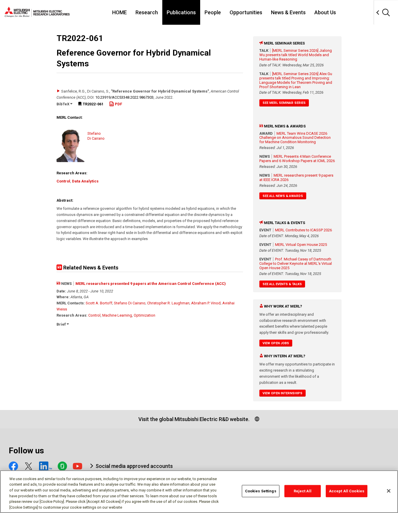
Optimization (144, 315)
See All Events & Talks (282, 284)
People (213, 12)
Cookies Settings (260, 491)
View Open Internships (282, 393)
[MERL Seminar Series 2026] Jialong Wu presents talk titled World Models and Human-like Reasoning (295, 54)
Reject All (302, 491)
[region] (199, 491)
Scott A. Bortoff (99, 303)
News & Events (288, 12)
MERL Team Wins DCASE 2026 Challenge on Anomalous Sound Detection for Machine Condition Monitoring (295, 137)
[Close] (388, 490)
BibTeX (63, 104)
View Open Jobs (276, 343)
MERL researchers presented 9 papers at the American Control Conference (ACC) (150, 283)
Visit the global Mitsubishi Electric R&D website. (193, 419)
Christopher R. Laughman (168, 303)
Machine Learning (117, 315)
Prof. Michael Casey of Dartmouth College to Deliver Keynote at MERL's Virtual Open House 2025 (295, 263)
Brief (62, 324)
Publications (181, 12)
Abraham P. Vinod (206, 303)
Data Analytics (85, 181)
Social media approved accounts (134, 466)
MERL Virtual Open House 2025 (301, 244)
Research (146, 12)
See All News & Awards (283, 196)
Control (63, 181)
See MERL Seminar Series (284, 103)
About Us (325, 12)
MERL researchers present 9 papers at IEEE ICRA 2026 (296, 177)
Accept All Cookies (346, 491)
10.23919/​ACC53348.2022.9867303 (124, 97)
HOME (119, 12)
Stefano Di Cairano (129, 303)
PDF (118, 104)
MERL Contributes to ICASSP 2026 (303, 230)
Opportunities (246, 12)
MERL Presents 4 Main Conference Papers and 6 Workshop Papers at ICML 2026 (297, 158)
